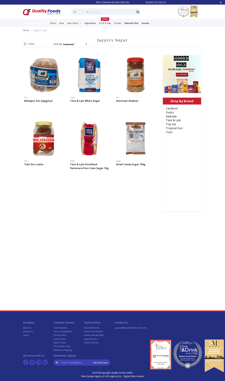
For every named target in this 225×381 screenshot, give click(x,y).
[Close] (220, 2)
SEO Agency (111, 376)
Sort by (58, 44)
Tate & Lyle (173, 120)
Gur (25, 97)
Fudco (170, 112)
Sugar (72, 97)
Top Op (171, 124)
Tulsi (169, 132)
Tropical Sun (174, 128)
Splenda (171, 116)
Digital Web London (133, 376)
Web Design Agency (91, 376)
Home (26, 30)
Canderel (172, 108)
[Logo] (42, 17)
